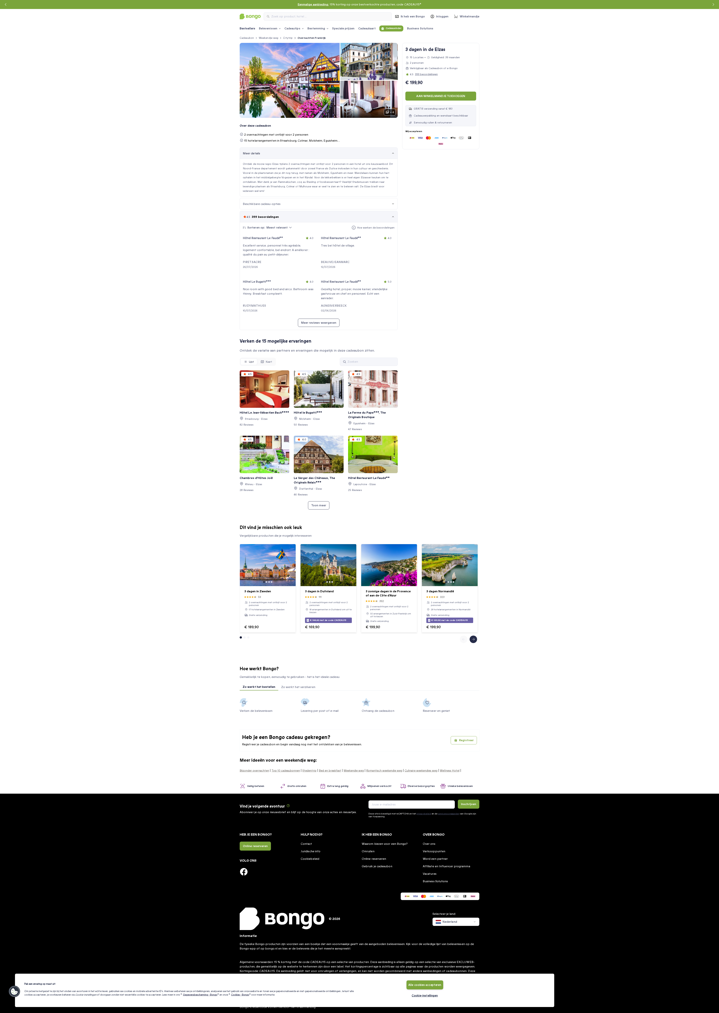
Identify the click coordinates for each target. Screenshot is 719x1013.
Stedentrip (309, 770)
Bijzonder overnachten (254, 770)
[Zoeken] (344, 361)
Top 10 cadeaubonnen (285, 770)
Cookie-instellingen (425, 995)
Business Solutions (420, 28)
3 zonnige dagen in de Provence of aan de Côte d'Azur (388, 593)
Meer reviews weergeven (318, 323)
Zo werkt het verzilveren (298, 687)
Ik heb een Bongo (413, 16)
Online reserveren (255, 846)
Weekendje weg (268, 38)
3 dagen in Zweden (257, 591)
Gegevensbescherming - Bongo (200, 994)
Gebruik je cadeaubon (377, 866)
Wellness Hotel (449, 770)
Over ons (429, 844)
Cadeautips (292, 28)
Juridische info (310, 851)
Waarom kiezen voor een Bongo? (385, 844)
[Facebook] (244, 872)
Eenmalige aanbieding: (313, 4)
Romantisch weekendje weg (384, 770)
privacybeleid (423, 813)
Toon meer (318, 505)
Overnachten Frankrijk (312, 38)
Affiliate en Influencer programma (446, 866)
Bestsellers (247, 28)
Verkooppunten (434, 851)
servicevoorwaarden (448, 813)
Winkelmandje (469, 16)
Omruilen (368, 851)
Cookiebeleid (310, 859)
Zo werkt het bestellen (259, 687)
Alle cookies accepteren (424, 985)
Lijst (251, 362)
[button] (14, 991)
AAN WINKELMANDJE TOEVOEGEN (440, 96)
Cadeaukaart (367, 28)
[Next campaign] (713, 4)
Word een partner (435, 859)
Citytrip (288, 38)
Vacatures (429, 874)
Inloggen (442, 16)
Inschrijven (468, 804)
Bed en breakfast (330, 770)
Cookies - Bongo (240, 994)
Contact (306, 844)
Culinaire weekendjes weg (421, 770)
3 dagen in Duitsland (319, 591)
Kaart (269, 362)
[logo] (250, 16)
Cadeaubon (247, 38)
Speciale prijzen (343, 28)
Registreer (466, 740)
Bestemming (316, 28)
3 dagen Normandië (440, 591)
